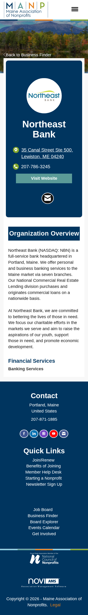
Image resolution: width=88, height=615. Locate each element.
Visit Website (44, 178)
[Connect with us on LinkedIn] (34, 434)
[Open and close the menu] (66, 9)
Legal (55, 605)
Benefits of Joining (43, 466)
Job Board (44, 509)
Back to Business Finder (28, 55)
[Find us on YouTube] (53, 434)
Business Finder (44, 515)
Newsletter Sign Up (44, 484)
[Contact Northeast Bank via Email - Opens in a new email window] (48, 198)
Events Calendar (44, 527)
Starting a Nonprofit (43, 478)
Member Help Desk (43, 472)
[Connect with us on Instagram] (43, 434)
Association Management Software (43, 586)
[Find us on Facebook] (24, 434)
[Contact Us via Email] (63, 434)
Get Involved (44, 533)
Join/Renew (43, 460)
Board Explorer (44, 522)
